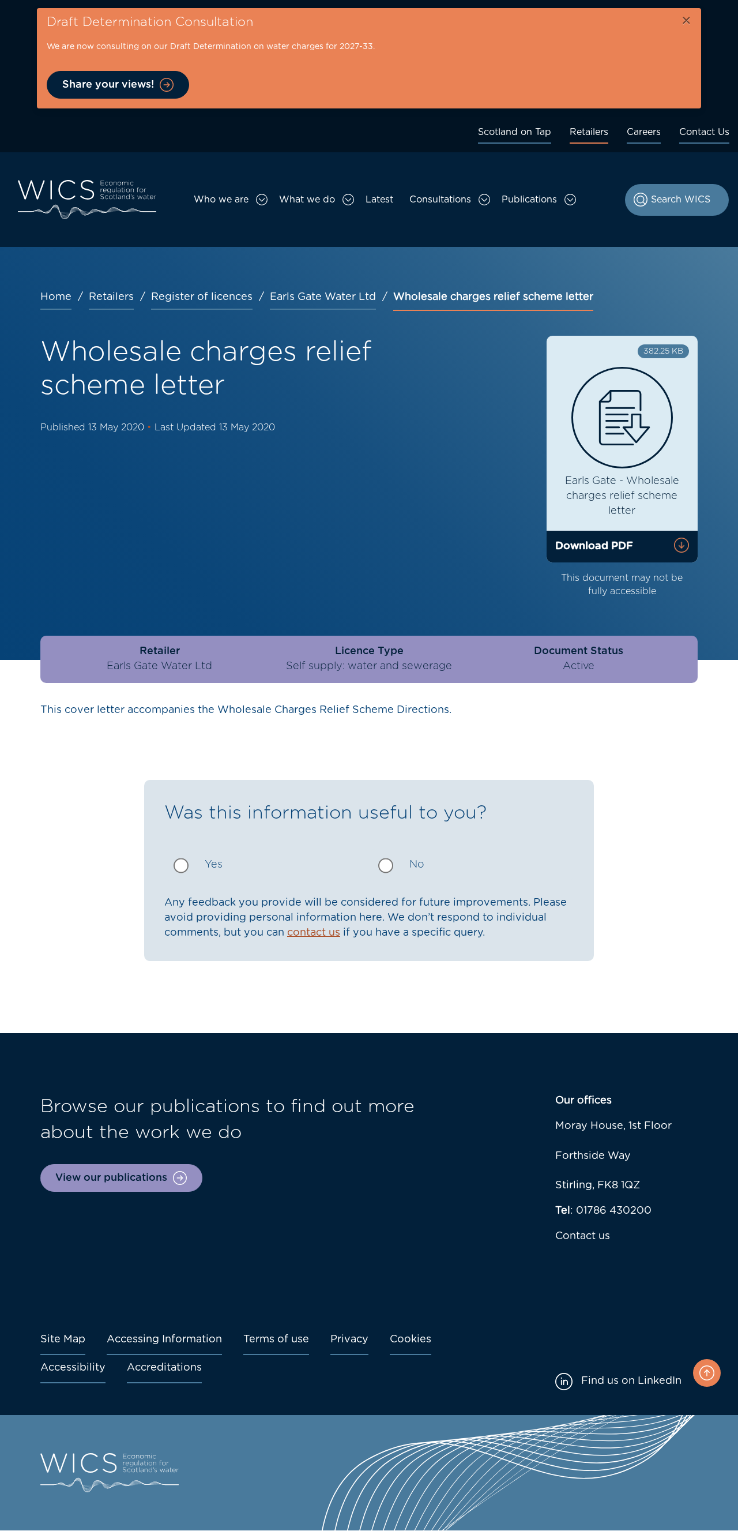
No (416, 865)
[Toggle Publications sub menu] (570, 199)
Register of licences (202, 297)
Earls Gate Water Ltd (323, 297)
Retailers (589, 132)
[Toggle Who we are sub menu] (262, 199)
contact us (313, 933)
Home (55, 297)
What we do (307, 199)
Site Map (62, 1339)
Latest (379, 199)
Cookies (410, 1339)
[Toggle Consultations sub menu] (484, 199)
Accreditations (164, 1368)
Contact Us (704, 132)
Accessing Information (164, 1339)
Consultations (440, 199)
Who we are (221, 199)
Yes (214, 865)
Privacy (349, 1339)
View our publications (111, 1178)
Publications (529, 199)
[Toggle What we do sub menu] (348, 199)
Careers (644, 132)
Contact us (582, 1236)
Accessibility (73, 1368)
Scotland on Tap (514, 132)
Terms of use (276, 1339)
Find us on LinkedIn (631, 1381)
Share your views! (108, 85)
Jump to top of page (707, 1373)
